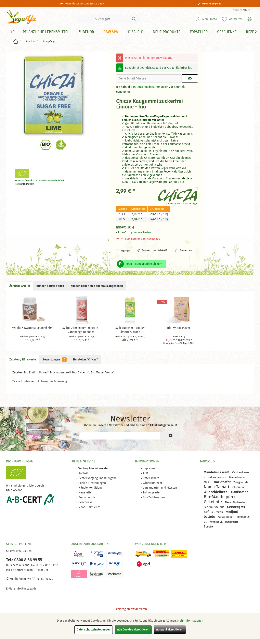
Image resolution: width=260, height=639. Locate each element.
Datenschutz (151, 478)
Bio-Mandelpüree (220, 496)
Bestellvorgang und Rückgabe (97, 478)
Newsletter (85, 492)
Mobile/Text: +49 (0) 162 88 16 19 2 (31, 579)
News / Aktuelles (89, 507)
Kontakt (83, 473)
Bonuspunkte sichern (148, 264)
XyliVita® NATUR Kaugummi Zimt (32, 328)
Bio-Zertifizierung (154, 497)
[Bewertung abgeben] (136, 112)
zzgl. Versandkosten (140, 232)
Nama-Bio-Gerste (235, 502)
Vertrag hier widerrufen (131, 609)
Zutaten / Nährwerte (22, 359)
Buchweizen (231, 521)
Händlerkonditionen (91, 487)
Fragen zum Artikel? (154, 250)
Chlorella (238, 487)
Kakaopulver (226, 517)
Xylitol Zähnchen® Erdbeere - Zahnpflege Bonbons (81, 330)
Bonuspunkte (86, 497)
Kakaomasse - (217, 477)
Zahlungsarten (152, 492)
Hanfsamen (239, 492)
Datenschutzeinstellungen (93, 629)
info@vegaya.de (26, 588)
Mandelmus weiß (217, 472)
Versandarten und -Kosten (160, 487)
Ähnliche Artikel (19, 286)
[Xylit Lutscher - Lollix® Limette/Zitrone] (130, 310)
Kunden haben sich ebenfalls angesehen (96, 286)
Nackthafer (222, 482)
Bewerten (185, 250)
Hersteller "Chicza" (85, 359)
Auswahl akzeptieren (169, 629)
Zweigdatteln (240, 482)
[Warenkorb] (249, 19)
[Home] (12, 32)
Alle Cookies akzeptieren (133, 629)
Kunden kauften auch (50, 286)
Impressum (150, 468)
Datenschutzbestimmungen (150, 87)
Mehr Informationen (190, 620)
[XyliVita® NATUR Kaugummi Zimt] (32, 310)
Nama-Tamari (217, 486)
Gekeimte (213, 501)
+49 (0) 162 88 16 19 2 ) (45, 565)
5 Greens (217, 512)
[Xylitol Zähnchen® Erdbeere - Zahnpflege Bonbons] (81, 310)
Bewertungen (53, 359)
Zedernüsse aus (214, 507)
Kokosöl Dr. (216, 521)
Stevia (208, 526)
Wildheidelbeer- (216, 492)
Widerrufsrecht (152, 483)
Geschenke (85, 502)
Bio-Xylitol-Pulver (178, 328)
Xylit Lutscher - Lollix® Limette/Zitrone (130, 330)
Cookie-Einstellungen (92, 483)
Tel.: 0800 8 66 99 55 (24, 560)
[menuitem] (242, 10)
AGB (145, 473)
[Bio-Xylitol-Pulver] (178, 310)
